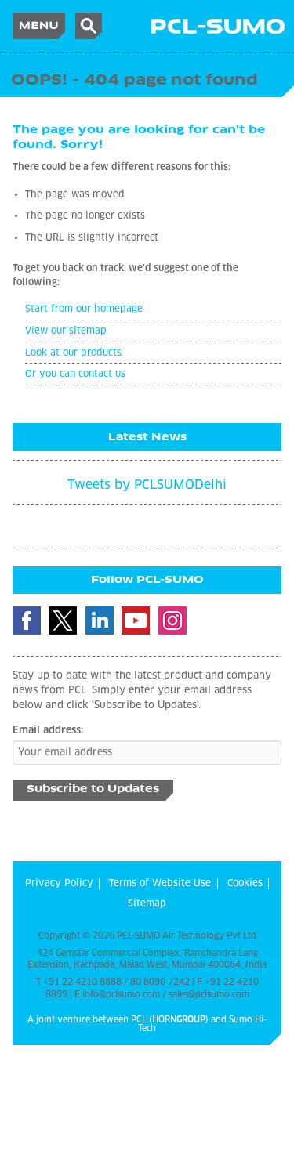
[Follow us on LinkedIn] (99, 620)
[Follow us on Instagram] (172, 620)
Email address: (48, 731)
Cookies (245, 883)
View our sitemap (66, 331)
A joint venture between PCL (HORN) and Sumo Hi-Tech (147, 1024)
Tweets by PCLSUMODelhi (147, 485)
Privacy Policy (59, 883)
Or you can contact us (75, 374)
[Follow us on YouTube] (136, 620)
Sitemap (147, 904)
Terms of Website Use (160, 883)
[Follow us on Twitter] (63, 620)
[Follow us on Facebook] (27, 620)
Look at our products (73, 353)
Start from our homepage (84, 309)
